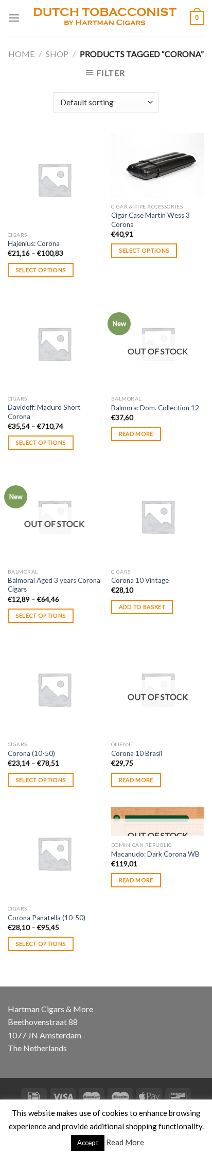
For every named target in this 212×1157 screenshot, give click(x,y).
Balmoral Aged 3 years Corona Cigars (54, 585)
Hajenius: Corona (34, 243)
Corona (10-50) (31, 753)
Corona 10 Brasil (136, 753)
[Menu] (14, 17)
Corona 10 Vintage (140, 580)
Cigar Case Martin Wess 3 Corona (150, 220)
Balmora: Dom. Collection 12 (155, 408)
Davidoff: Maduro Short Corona (44, 412)
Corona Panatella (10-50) (46, 918)
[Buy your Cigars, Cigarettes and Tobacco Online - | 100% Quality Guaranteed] (105, 18)
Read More (125, 1142)
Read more (136, 433)
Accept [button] (87, 1143)
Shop (57, 54)
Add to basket (142, 606)
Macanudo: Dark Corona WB (155, 854)
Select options (40, 270)
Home (21, 54)
